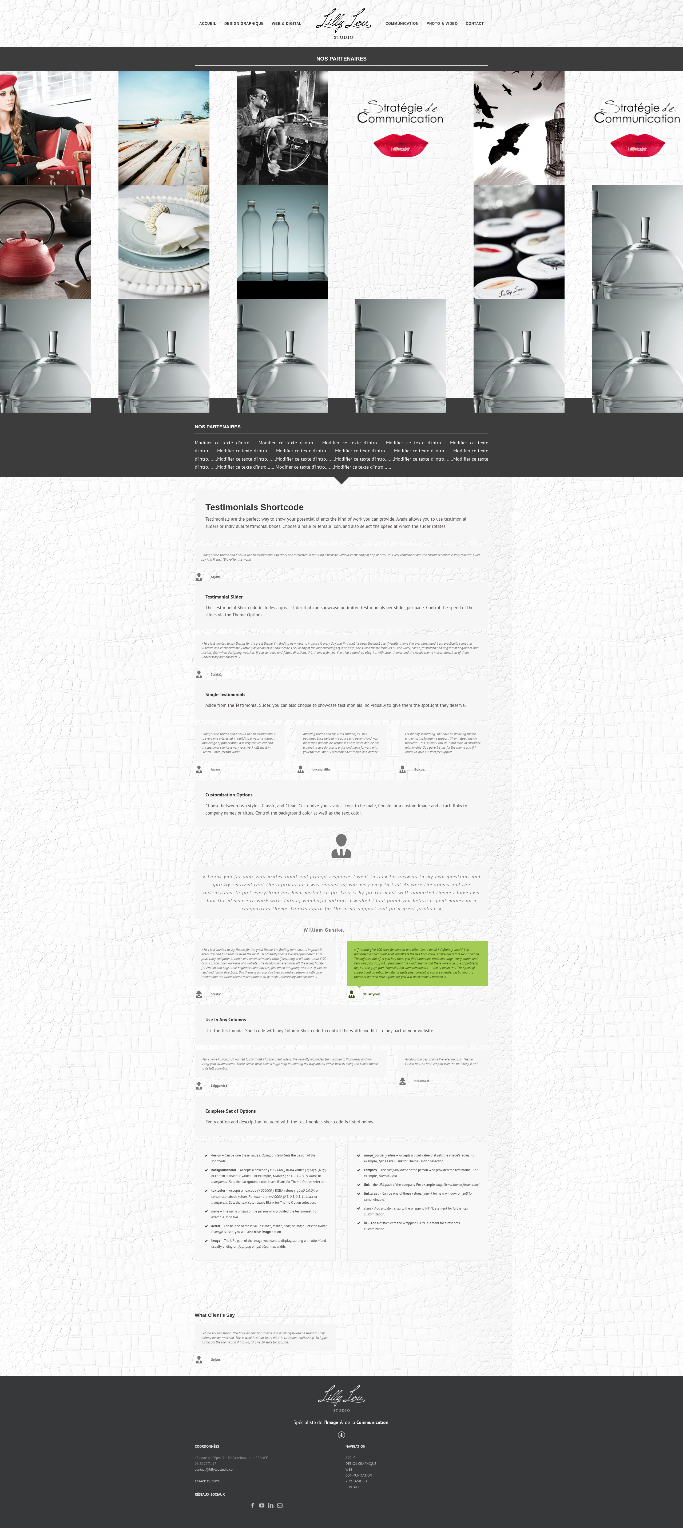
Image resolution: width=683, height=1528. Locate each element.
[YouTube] (261, 1501)
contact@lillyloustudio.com (215, 1465)
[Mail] (280, 1501)
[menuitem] (217, 24)
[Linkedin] (270, 1501)
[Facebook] (252, 1501)
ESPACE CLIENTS (207, 1476)
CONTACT (353, 1482)
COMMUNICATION (359, 1471)
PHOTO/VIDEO (356, 1476)
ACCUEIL (352, 1453)
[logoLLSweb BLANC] (341, 1379)
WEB (349, 1465)
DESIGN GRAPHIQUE (361, 1459)
